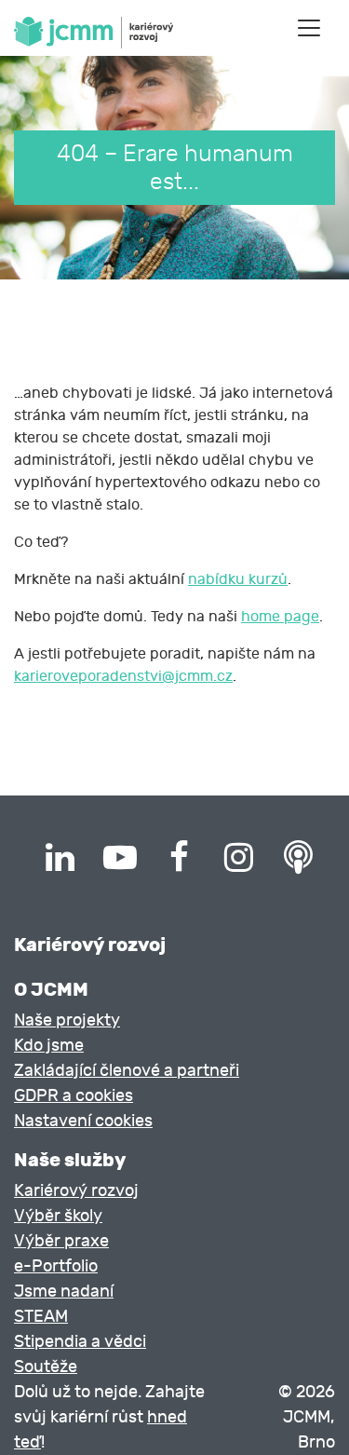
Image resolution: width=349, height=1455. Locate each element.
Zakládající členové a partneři (126, 1071)
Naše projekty (67, 1020)
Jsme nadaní (64, 1291)
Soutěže (45, 1367)
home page (280, 616)
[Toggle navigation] (309, 28)
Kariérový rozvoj (76, 1191)
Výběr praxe (61, 1241)
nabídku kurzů (238, 579)
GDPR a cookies (73, 1096)
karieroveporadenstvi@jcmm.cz (123, 676)
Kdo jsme (49, 1045)
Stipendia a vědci (80, 1342)
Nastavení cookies (83, 1121)
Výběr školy (58, 1216)
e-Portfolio (56, 1266)
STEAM (41, 1316)
